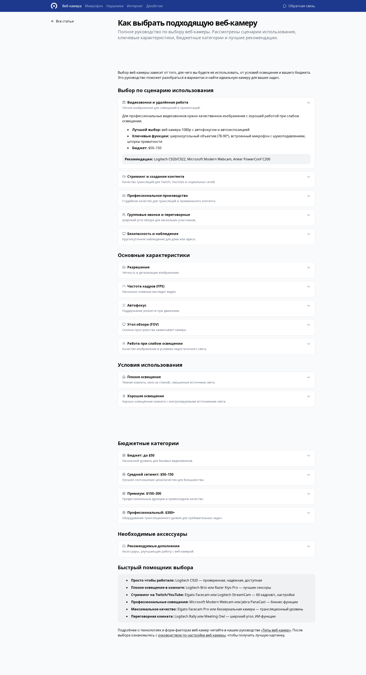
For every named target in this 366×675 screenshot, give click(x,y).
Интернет (135, 6)
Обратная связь (301, 6)
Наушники (114, 6)
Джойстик (154, 6)
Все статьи (65, 21)
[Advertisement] (82, 71)
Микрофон (94, 6)
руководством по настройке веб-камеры (192, 635)
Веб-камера (72, 6)
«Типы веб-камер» (276, 630)
